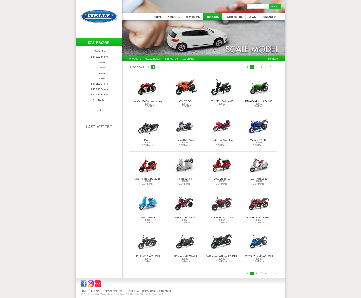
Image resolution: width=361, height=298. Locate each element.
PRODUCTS (135, 59)
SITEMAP (95, 291)
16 (147, 66)
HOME (84, 291)
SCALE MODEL (153, 59)
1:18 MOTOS (171, 59)
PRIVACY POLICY (113, 291)
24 (158, 66)
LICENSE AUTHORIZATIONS (141, 291)
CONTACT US (165, 291)
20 (153, 66)
